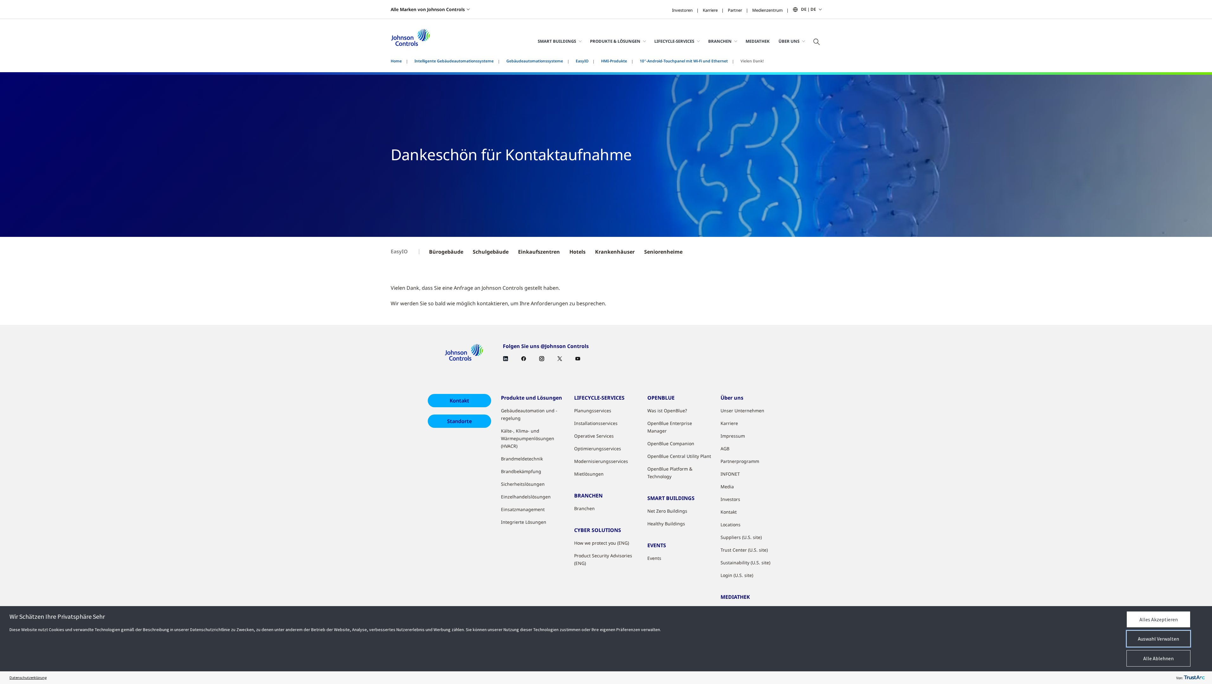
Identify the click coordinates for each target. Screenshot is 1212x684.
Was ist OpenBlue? (667, 411)
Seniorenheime (663, 251)
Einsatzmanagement (523, 509)
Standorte (459, 421)
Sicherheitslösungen (523, 484)
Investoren (682, 10)
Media (727, 487)
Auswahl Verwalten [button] (1158, 639)
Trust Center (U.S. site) (744, 550)
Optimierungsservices (597, 449)
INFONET (730, 474)
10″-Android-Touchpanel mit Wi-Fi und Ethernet (684, 61)
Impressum (733, 436)
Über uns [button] (789, 41)
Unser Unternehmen (742, 411)
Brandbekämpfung (521, 471)
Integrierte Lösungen (523, 522)
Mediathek (758, 41)
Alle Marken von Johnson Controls (428, 9)
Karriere (710, 10)
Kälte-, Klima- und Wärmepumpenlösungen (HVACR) (527, 438)
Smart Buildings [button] (557, 41)
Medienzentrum (767, 10)
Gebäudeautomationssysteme (534, 61)
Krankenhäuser (615, 251)
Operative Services (594, 436)
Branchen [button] (720, 41)
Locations (731, 525)
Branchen (584, 508)
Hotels (577, 251)
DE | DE (808, 9)
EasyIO (582, 61)
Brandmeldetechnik (522, 459)
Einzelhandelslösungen (526, 497)
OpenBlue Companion (670, 443)
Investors (730, 499)
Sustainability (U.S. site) (745, 563)
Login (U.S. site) (737, 575)
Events (654, 558)
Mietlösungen (589, 474)
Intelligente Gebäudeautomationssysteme (454, 61)
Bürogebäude (446, 251)
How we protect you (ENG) (601, 543)
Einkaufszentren (539, 251)
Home (396, 61)
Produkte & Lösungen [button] (615, 41)
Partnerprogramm (740, 461)
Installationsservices (596, 423)
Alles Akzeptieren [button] (1158, 619)
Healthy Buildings (666, 524)
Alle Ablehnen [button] (1158, 658)
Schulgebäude (491, 251)
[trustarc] (1194, 677)
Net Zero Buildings (667, 511)
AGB (725, 449)
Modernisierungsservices (601, 461)
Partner (735, 10)
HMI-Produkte (614, 61)
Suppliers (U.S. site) (741, 537)
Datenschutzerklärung (28, 677)
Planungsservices (592, 411)
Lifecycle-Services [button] (674, 41)
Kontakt (459, 400)
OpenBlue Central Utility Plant (679, 456)
